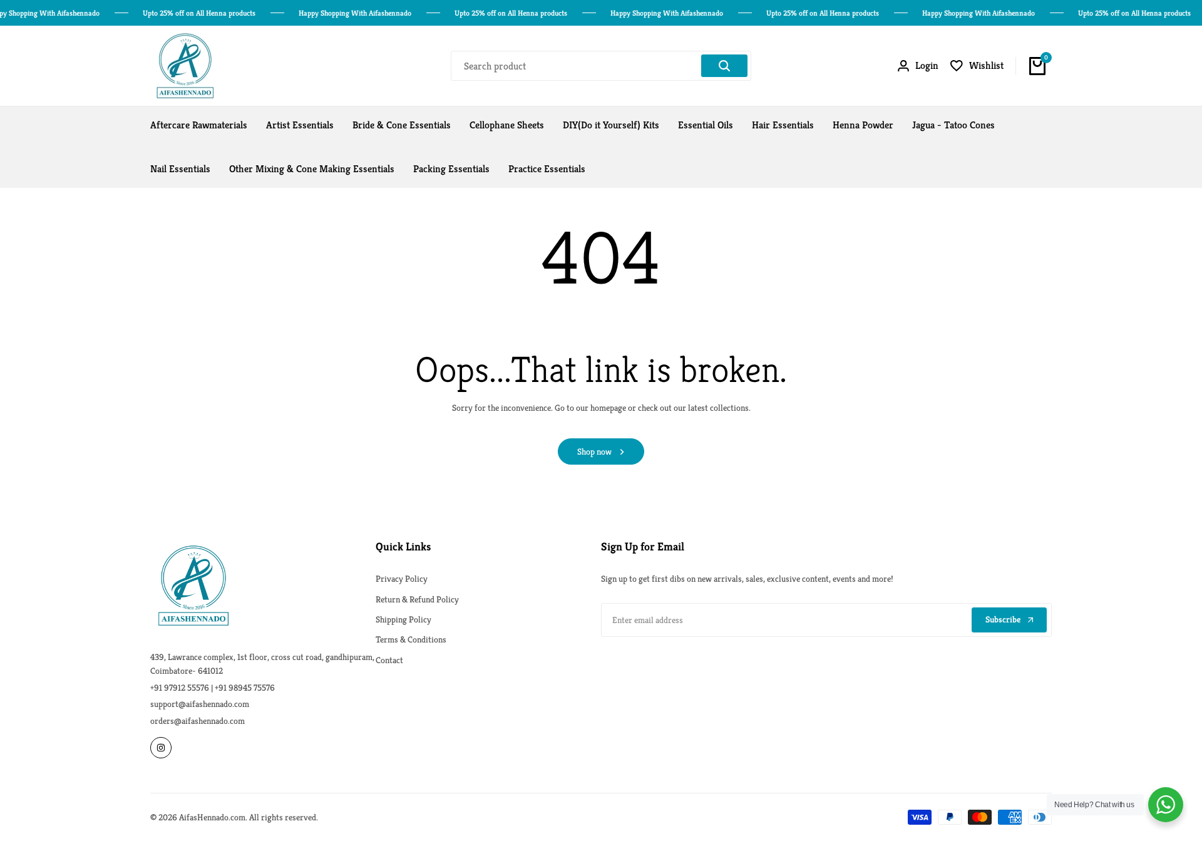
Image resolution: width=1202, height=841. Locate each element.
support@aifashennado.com (199, 703)
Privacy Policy (402, 578)
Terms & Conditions (411, 639)
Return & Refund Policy (417, 599)
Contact (389, 660)
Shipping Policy (403, 619)
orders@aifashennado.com (197, 720)
